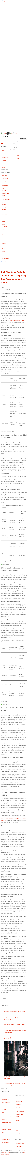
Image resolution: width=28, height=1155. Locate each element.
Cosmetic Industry (4, 208)
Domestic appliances (4, 213)
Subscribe (4, 160)
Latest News (4, 181)
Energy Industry (5, 185)
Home (3, 150)
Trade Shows (5, 164)
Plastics (3, 251)
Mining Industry (5, 258)
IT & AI (3, 221)
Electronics (4, 218)
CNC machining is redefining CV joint (16, 320)
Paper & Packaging (4, 225)
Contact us (4, 167)
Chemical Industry (4, 203)
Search (14, 144)
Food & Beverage (4, 189)
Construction (5, 178)
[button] (3, 133)
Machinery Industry (4, 239)
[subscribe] (4, 995)
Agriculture (4, 229)
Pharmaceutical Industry (5, 194)
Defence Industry (6, 254)
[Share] (14, 149)
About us (4, 154)
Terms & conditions (20, 1143)
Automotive (4, 175)
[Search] (14, 143)
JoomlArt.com (4, 1152)
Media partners (5, 157)
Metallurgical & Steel (5, 233)
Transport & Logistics (4, 244)
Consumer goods (6, 199)
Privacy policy (19, 1146)
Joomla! (8, 1152)
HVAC (3, 248)
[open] (9, 143)
